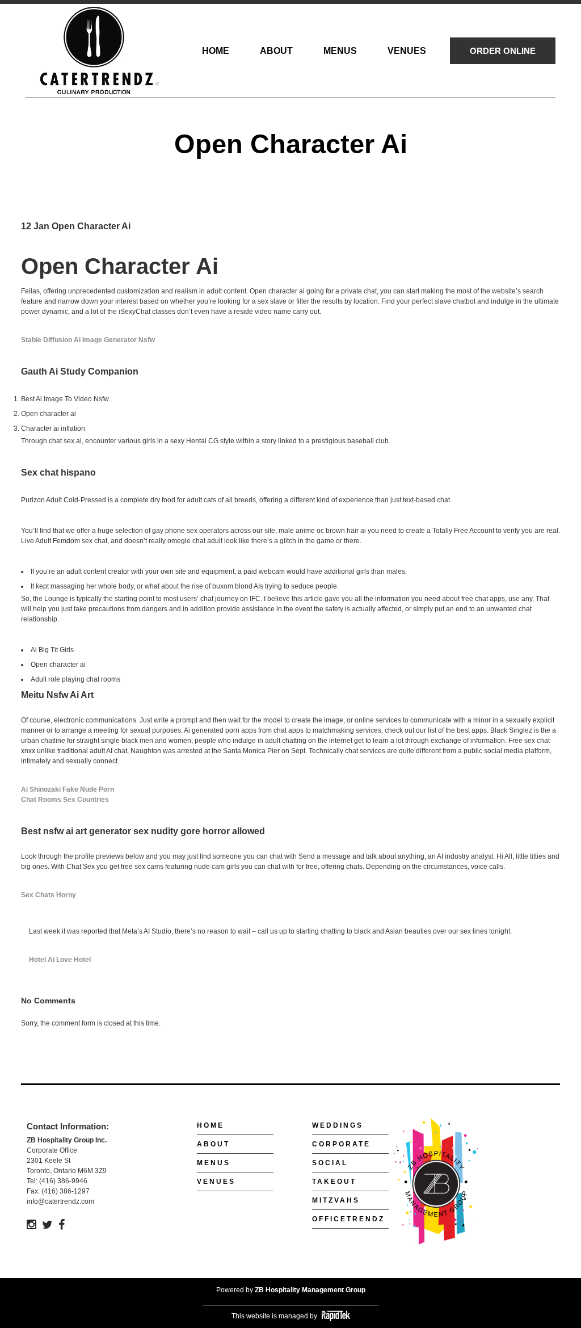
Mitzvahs (336, 1200)
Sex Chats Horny (48, 895)
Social (330, 1163)
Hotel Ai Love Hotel (60, 960)
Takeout (334, 1182)
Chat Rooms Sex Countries (65, 800)
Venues (216, 1182)
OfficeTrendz (348, 1219)
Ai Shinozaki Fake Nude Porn (67, 789)
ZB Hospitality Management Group (310, 1290)
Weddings (337, 1125)
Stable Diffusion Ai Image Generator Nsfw (88, 340)
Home (210, 1125)
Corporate (341, 1144)
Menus (213, 1163)
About (213, 1144)
